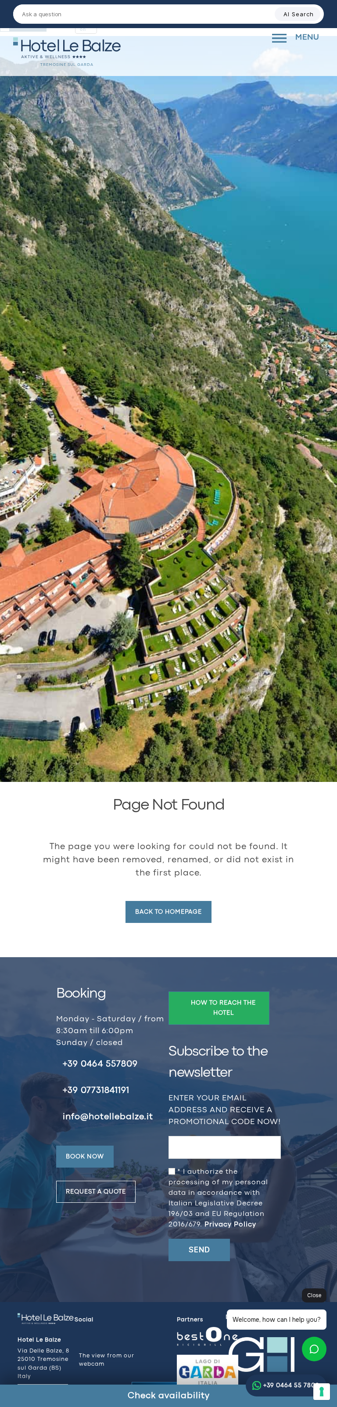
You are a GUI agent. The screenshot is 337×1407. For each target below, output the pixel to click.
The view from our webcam (106, 1360)
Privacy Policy (230, 1225)
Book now (85, 1156)
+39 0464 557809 (100, 1064)
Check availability (169, 1396)
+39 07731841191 (96, 1090)
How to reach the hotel (223, 1008)
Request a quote (96, 1191)
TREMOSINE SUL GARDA (66, 65)
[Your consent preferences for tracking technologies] (321, 1391)
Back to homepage (168, 912)
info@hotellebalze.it (108, 1117)
